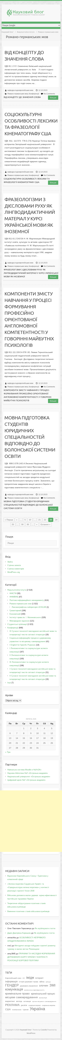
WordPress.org (13, 572)
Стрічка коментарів (15, 569)
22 (45, 520)
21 (39, 520)
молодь (19, 1001)
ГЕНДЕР (12, 985)
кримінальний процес (43, 993)
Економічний (15, 614)
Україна (37, 1008)
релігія (24, 1005)
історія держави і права (28, 982)
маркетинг (10, 1001)
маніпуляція (43, 997)
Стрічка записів (14, 565)
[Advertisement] (31, 821)
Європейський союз (13, 978)
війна (42, 982)
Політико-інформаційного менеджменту (27, 600)
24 (56, 520)
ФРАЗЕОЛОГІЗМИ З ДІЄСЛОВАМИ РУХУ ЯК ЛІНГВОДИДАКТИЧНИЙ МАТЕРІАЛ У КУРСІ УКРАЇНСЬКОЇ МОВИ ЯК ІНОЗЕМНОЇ (29, 215)
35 (28, 524)
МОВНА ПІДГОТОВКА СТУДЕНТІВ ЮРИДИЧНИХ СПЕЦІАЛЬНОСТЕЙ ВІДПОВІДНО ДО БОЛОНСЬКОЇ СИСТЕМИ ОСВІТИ (29, 437)
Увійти (10, 562)
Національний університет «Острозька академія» (28, 776)
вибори (48, 982)
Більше (53, 97)
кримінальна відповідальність (34, 990)
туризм (25, 1010)
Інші (9, 683)
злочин (43, 985)
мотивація (27, 1001)
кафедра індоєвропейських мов (20, 90)
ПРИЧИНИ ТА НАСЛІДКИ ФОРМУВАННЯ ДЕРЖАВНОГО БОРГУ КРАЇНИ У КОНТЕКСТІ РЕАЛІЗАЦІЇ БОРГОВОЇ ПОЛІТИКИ (31, 957)
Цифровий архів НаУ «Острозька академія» (26, 780)
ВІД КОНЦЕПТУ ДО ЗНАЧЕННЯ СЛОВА (24, 55)
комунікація (14, 989)
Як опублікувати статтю (45, 928)
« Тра (7, 752)
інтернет (39, 978)
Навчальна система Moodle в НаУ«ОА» (24, 770)
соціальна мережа (48, 1005)
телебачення (16, 1010)
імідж (30, 977)
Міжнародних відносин (19, 621)
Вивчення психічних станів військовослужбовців (28, 911)
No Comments (49, 94)
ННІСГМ (13, 593)
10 (30, 520)
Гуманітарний (15, 610)
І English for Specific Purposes (22, 645)
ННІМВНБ (14, 597)
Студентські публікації (17, 624)
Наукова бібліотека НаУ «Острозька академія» (27, 773)
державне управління (29, 986)
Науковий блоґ (7, 32)
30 (22, 524)
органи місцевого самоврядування (44, 1001)
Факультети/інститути (25, 32)
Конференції (34, 94)
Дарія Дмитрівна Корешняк (19, 933)
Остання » (45, 524)
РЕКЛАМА (12, 1005)
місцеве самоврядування (21, 997)
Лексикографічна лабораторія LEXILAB (29, 607)
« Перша (9, 520)
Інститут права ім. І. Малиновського (25, 617)
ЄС (24, 978)
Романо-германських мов (17, 94)
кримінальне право (17, 993)
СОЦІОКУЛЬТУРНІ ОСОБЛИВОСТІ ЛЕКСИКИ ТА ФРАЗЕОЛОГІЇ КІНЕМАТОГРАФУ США (31, 124)
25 (13, 524)
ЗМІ (52, 985)
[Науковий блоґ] (32, 13)
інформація (11, 981)
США (8, 1009)
